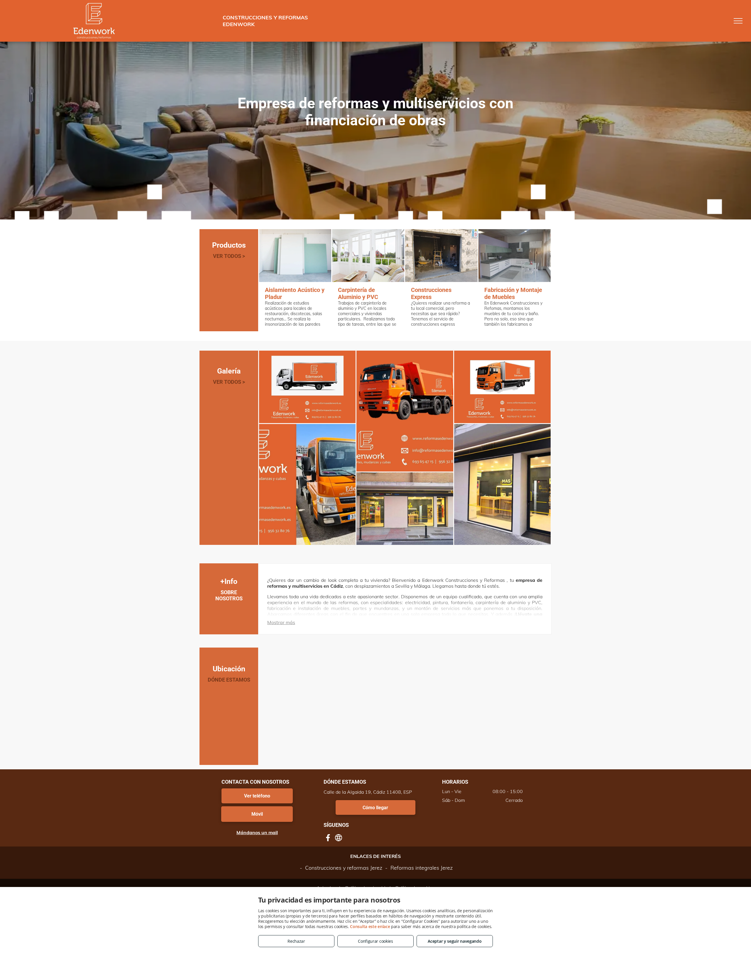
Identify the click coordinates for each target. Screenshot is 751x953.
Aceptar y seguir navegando (454, 941)
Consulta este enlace (370, 926)
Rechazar (296, 941)
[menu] (738, 20)
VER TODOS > (229, 256)
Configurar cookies (375, 941)
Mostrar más (281, 622)
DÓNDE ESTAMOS (229, 680)
